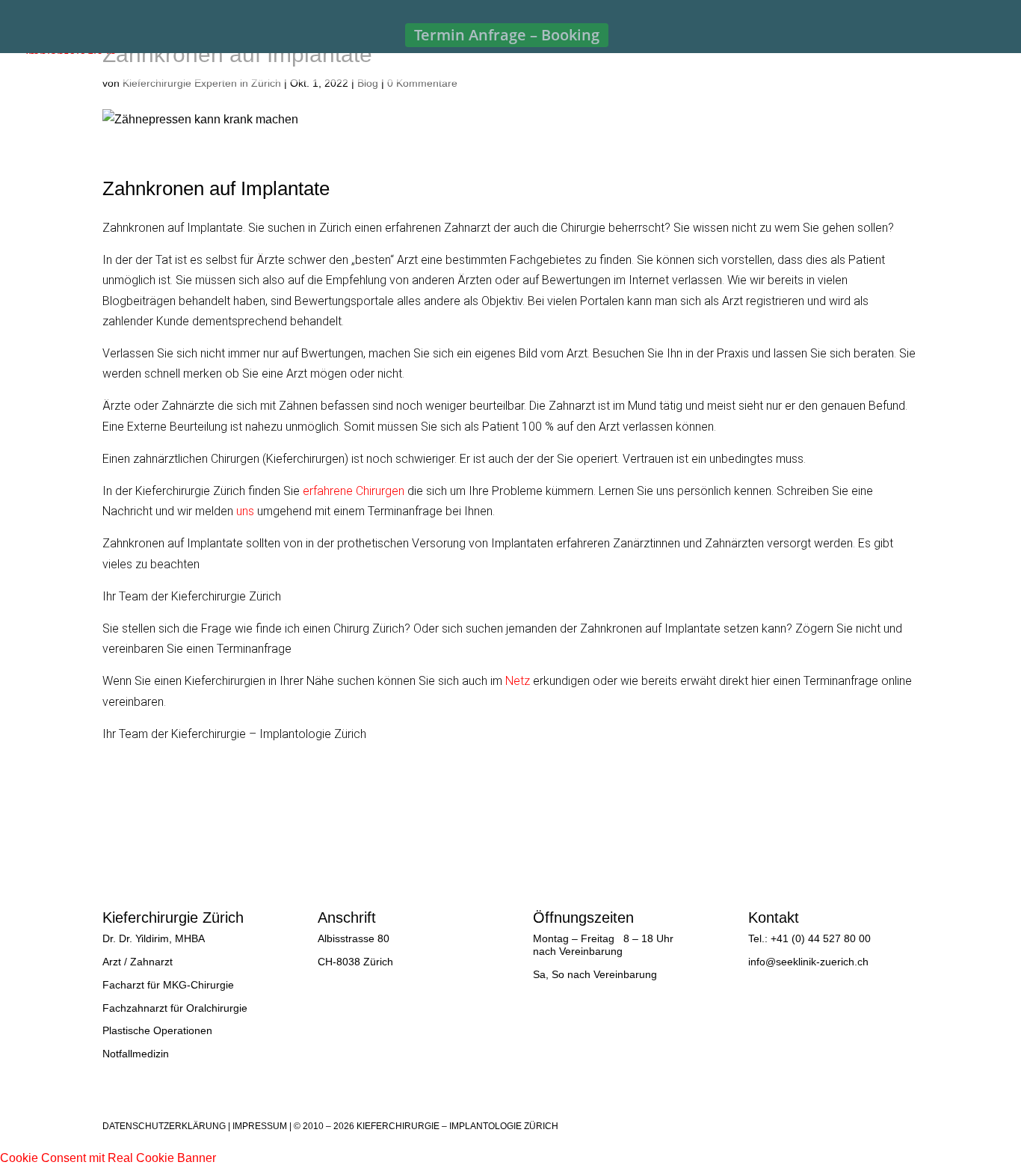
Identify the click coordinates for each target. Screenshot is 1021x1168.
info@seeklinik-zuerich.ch (808, 962)
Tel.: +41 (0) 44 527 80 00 (809, 938)
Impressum (259, 1126)
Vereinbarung (591, 951)
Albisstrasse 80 (353, 938)
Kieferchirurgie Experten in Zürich (202, 83)
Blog (367, 83)
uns (245, 511)
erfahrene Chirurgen (353, 491)
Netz (517, 681)
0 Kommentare (422, 83)
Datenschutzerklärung (164, 1126)
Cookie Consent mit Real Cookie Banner (108, 1158)
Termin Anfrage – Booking (506, 35)
